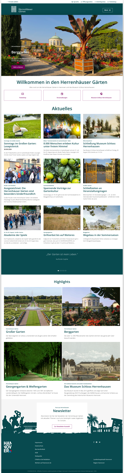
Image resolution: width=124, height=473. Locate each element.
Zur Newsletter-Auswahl (62, 426)
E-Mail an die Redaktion (42, 459)
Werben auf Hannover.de (43, 463)
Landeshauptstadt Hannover (102, 459)
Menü (106, 10)
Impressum (38, 442)
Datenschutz (39, 446)
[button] (121, 74)
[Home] (21, 9)
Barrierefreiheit (40, 449)
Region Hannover (99, 463)
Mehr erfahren (18, 67)
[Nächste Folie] (122, 51)
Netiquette (38, 456)
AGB (36, 453)
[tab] (58, 270)
